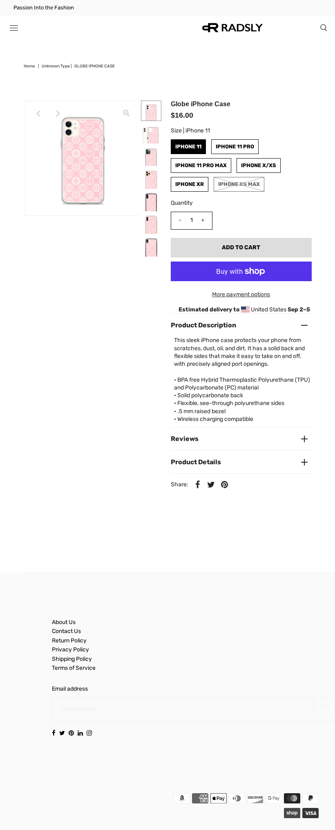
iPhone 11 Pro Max (201, 165)
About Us (64, 622)
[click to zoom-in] (126, 114)
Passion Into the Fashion (43, 7)
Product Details (196, 462)
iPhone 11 (188, 146)
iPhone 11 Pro (235, 146)
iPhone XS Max (239, 184)
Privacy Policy (70, 649)
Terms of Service (74, 667)
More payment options (241, 294)
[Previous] (38, 114)
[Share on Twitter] (211, 485)
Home (29, 66)
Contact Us (66, 631)
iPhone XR (189, 184)
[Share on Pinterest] (225, 485)
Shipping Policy (72, 658)
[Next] (58, 114)
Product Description (203, 325)
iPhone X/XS (258, 165)
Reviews (185, 439)
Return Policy (69, 640)
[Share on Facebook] (198, 485)
